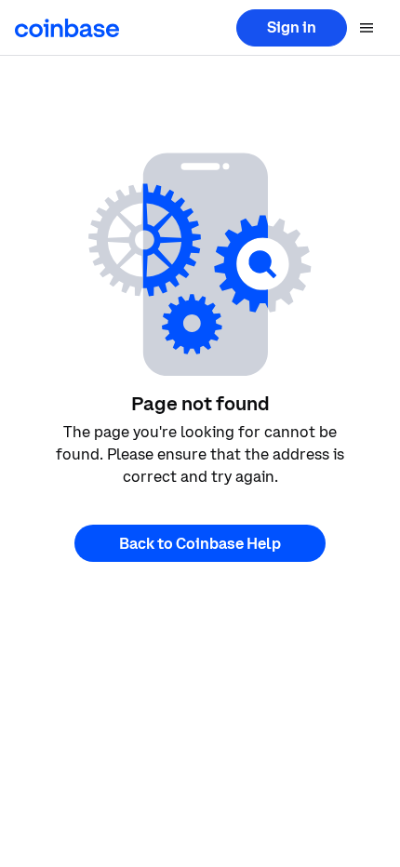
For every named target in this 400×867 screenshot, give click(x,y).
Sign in (291, 27)
